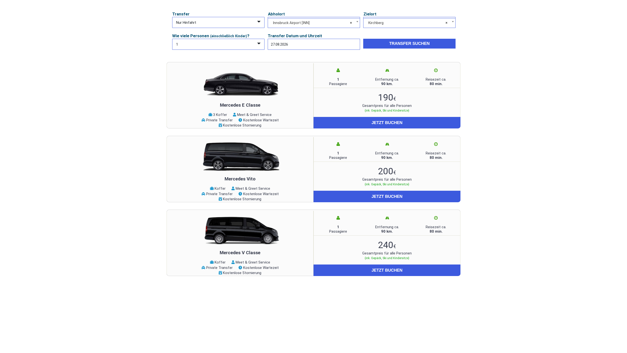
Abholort (276, 14)
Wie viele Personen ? (210, 35)
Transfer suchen (409, 43)
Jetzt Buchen (387, 122)
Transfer (181, 14)
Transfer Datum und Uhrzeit (295, 35)
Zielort (369, 14)
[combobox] (314, 23)
